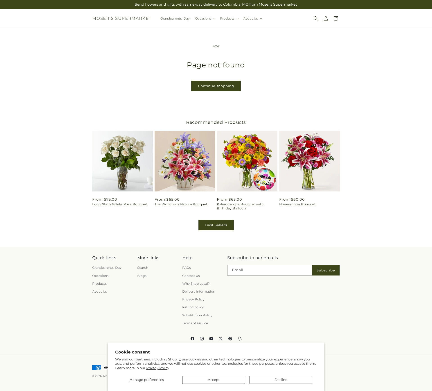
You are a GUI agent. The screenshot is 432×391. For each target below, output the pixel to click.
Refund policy (193, 307)
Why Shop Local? (196, 284)
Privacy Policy (157, 368)
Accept (214, 380)
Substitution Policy (197, 315)
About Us (99, 291)
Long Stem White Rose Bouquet (119, 204)
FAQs (186, 268)
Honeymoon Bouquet (297, 204)
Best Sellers (216, 225)
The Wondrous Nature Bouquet (181, 204)
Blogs (141, 276)
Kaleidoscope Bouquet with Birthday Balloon (240, 206)
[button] (204, 18)
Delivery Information (198, 291)
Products (99, 284)
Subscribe (326, 270)
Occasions (100, 276)
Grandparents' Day (107, 268)
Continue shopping (216, 86)
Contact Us (191, 276)
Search (142, 268)
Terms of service (195, 323)
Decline (281, 380)
